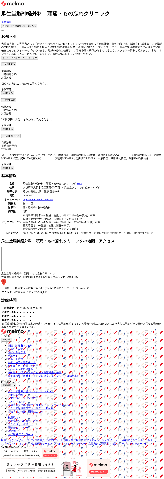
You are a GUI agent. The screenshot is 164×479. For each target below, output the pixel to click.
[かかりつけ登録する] (2, 30)
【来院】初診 (9, 64)
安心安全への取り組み (20, 369)
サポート (13, 355)
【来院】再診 (9, 100)
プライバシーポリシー (20, 424)
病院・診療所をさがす (20, 345)
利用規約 (13, 417)
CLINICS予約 (15, 394)
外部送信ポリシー (18, 427)
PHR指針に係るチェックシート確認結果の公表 (35, 372)
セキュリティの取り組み (22, 365)
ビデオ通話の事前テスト (22, 362)
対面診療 (15, 57)
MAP (79, 183)
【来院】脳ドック (11, 136)
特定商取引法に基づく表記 (23, 421)
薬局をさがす (15, 349)
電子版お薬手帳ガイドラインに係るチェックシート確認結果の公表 (46, 375)
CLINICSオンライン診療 (22, 398)
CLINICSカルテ (16, 401)
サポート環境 (15, 359)
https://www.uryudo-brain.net (38, 199)
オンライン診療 (29, 57)
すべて (6, 57)
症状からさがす (17, 352)
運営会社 (13, 431)
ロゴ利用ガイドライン (20, 434)
